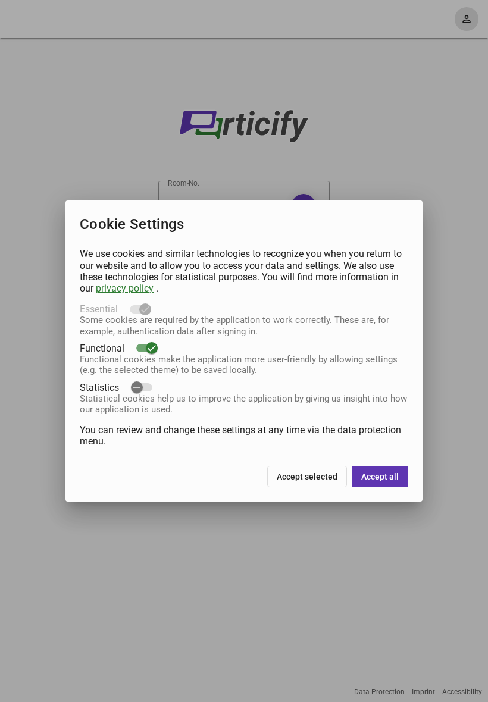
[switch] (147, 348)
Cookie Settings (132, 224)
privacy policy (125, 288)
